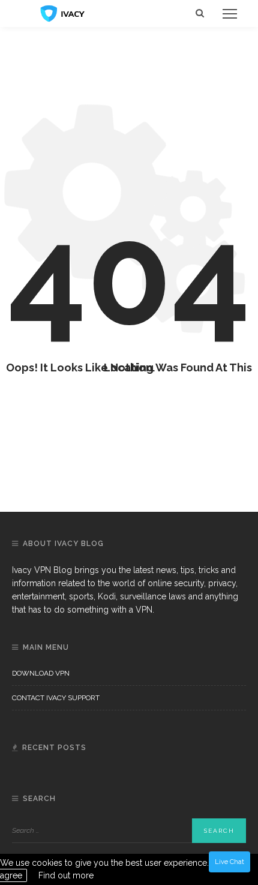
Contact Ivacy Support (56, 698)
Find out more (66, 875)
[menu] (230, 14)
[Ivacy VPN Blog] (62, 12)
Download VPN (41, 673)
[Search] (200, 13)
